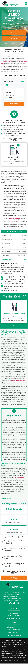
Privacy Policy (12, 632)
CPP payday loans (8, 212)
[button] (26, 3)
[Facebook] (10, 603)
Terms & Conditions (14, 635)
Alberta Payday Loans (13, 616)
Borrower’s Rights (13, 630)
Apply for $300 (14, 103)
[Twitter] (14, 603)
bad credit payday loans (18, 380)
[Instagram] (18, 603)
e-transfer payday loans (15, 218)
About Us (10, 627)
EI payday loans (18, 212)
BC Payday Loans (12, 613)
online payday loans (12, 186)
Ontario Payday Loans (14, 618)
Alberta (10, 61)
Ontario (18, 60)
